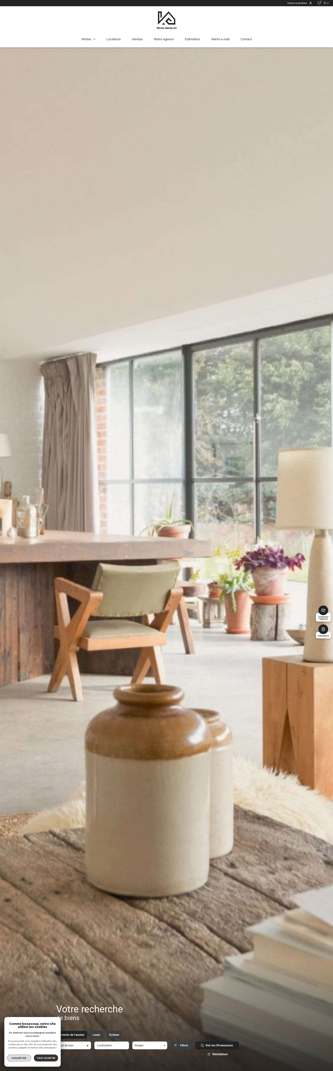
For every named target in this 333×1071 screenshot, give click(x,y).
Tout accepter (46, 1058)
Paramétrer (19, 1058)
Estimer (114, 1034)
